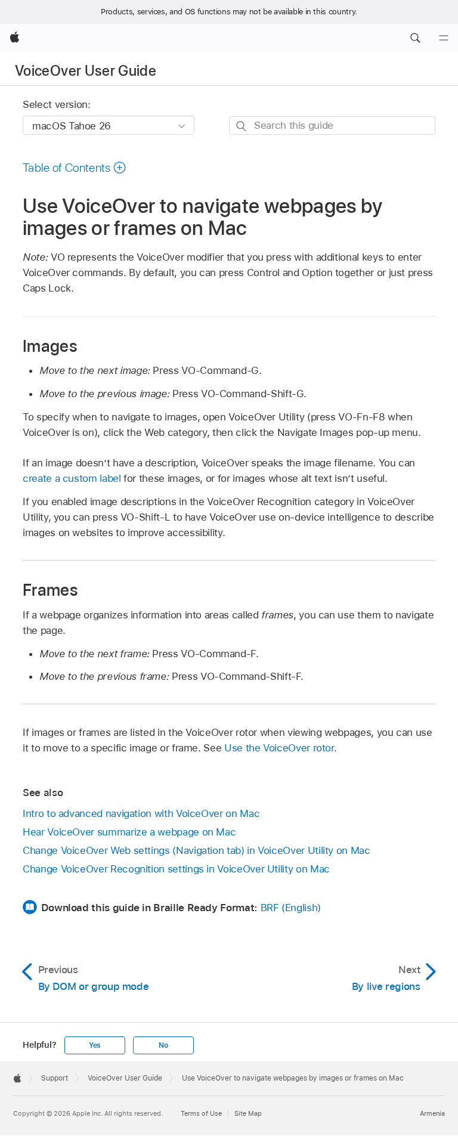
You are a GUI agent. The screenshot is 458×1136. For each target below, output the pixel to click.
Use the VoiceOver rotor (279, 748)
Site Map (248, 1113)
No (163, 1045)
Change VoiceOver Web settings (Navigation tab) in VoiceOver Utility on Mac (196, 850)
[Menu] (443, 38)
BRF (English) (291, 908)
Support (54, 1078)
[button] (415, 38)
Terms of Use (201, 1113)
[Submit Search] (242, 126)
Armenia (432, 1113)
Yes (95, 1045)
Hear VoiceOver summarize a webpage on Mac (129, 832)
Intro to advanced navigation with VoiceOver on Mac (141, 813)
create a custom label (72, 478)
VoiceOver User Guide (85, 70)
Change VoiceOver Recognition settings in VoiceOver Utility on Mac (176, 869)
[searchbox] (332, 125)
